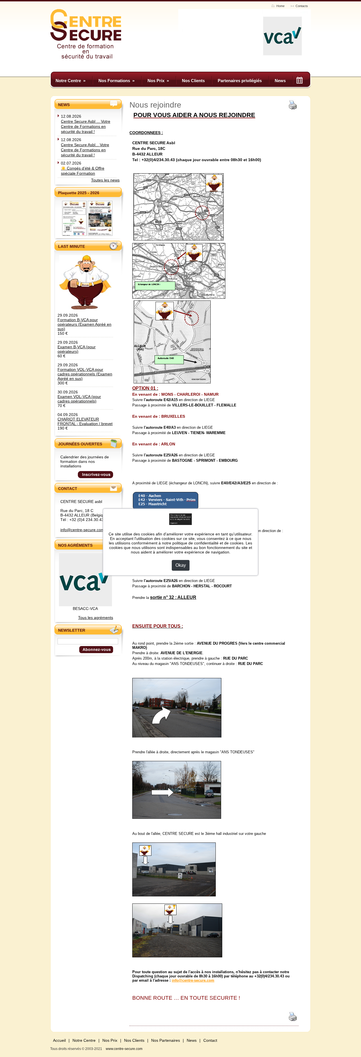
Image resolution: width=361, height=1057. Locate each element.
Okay (180, 565)
